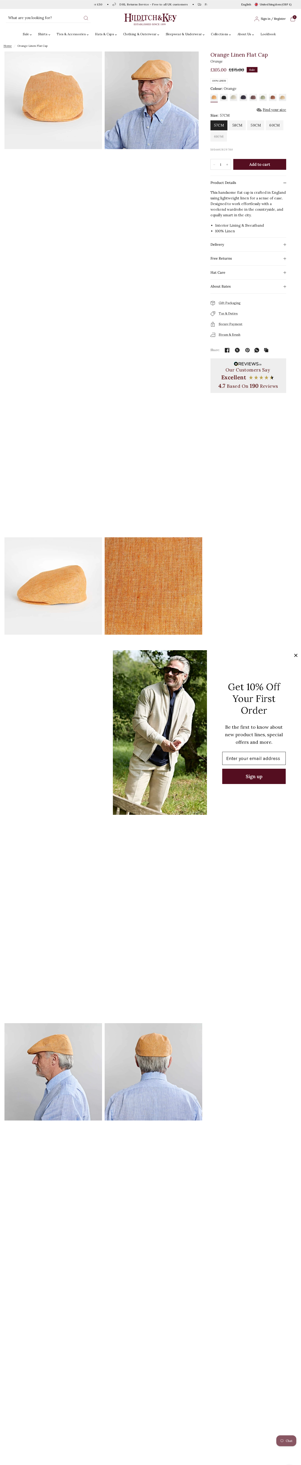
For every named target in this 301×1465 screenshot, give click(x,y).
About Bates (220, 286)
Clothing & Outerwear (139, 34)
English (246, 4)
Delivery (217, 244)
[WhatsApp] (256, 350)
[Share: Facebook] (227, 350)
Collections (219, 34)
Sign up (254, 776)
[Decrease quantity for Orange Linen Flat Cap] (214, 164)
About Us (244, 34)
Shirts (43, 34)
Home (8, 46)
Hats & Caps (104, 34)
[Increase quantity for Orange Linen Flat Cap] (227, 164)
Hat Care (217, 272)
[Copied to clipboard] (266, 350)
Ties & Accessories (71, 34)
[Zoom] (53, 293)
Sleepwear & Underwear (184, 34)
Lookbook (268, 34)
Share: (215, 350)
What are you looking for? (30, 18)
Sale (26, 34)
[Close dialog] (296, 655)
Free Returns (221, 258)
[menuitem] (28, 34)
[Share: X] (237, 350)
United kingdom (276, 4)
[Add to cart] (259, 164)
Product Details (223, 182)
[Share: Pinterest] (247, 350)
